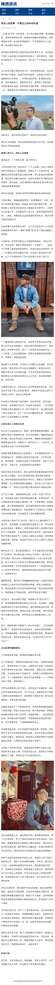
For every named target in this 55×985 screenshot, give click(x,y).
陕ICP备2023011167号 (34, 981)
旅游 (44, 10)
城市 (17, 10)
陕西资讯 (22, 981)
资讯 (4, 10)
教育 (30, 10)
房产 (44, 13)
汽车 (17, 13)
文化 (30, 13)
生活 (9, 19)
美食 (4, 13)
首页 (2, 19)
